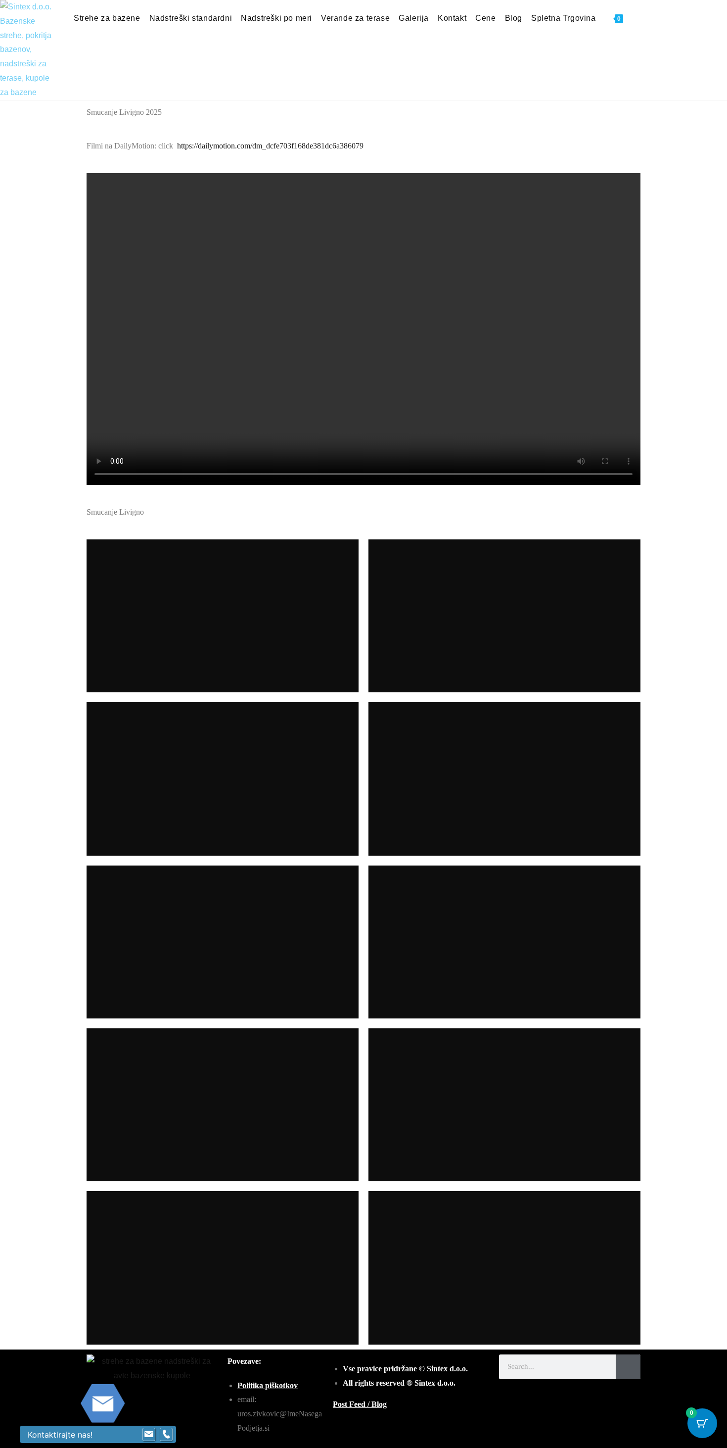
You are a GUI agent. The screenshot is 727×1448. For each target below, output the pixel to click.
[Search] (628, 1366)
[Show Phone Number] (166, 1435)
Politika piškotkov (267, 1385)
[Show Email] (148, 1435)
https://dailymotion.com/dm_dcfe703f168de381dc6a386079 (270, 146)
